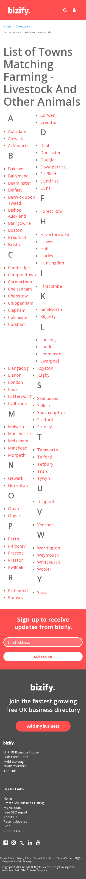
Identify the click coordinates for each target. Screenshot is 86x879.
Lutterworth (20, 396)
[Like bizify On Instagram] (13, 843)
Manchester (19, 433)
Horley (46, 255)
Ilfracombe (51, 286)
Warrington (48, 548)
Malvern (16, 426)
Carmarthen (20, 282)
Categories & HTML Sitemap (16, 861)
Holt (44, 248)
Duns (45, 188)
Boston (15, 230)
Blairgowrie (19, 223)
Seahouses (47, 398)
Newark (15, 478)
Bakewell (16, 168)
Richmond (18, 590)
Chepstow (18, 296)
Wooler (44, 569)
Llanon (14, 375)
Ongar (14, 515)
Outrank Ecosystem (37, 870)
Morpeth (16, 455)
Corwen (47, 115)
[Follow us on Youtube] (38, 843)
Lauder (47, 346)
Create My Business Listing (23, 803)
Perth (13, 539)
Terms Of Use (64, 858)
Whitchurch (48, 562)
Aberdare (17, 131)
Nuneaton (18, 485)
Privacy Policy (24, 858)
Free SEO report (15, 812)
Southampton (51, 412)
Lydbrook (17, 403)
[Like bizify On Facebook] (5, 843)
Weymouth (48, 555)
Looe (13, 389)
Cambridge (19, 267)
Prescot (15, 553)
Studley (44, 426)
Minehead (17, 448)
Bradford (17, 237)
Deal (44, 145)
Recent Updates (15, 821)
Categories (23, 26)
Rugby (43, 375)
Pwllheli (15, 567)
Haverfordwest (55, 234)
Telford (44, 457)
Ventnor (45, 525)
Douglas (48, 159)
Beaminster (19, 183)
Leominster (51, 354)
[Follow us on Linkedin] (30, 843)
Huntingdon (52, 263)
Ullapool (45, 501)
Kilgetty (48, 316)
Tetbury (45, 464)
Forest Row (51, 211)
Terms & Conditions (44, 858)
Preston (16, 560)
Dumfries (49, 181)
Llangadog (18, 368)
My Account (12, 807)
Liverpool (49, 361)
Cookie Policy (7, 858)
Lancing (48, 339)
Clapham (16, 310)
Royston (45, 368)
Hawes (46, 241)
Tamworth (47, 450)
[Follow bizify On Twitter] (21, 843)
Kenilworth (51, 309)
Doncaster (50, 152)
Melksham (18, 441)
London (15, 382)
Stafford (45, 419)
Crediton (49, 122)
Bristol (14, 244)
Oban (13, 508)
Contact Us (11, 830)
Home (7, 26)
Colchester (18, 317)
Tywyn (43, 478)
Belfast (15, 190)
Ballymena (18, 176)
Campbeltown (22, 274)
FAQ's (77, 858)
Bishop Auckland (17, 213)
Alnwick (15, 138)
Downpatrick (53, 167)
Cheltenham (20, 289)
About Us (10, 817)
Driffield (48, 174)
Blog (6, 826)
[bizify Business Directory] (19, 9)
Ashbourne (19, 145)
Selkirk (43, 405)
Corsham (17, 324)
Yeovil (43, 592)
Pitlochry (17, 546)
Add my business (43, 726)
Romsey (15, 597)
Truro (43, 471)
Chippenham (20, 303)
